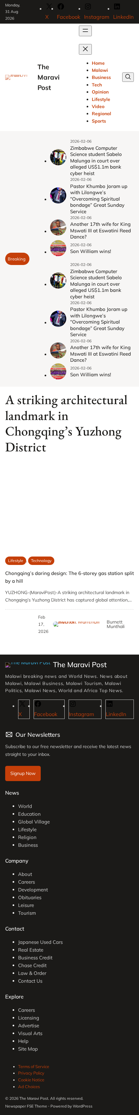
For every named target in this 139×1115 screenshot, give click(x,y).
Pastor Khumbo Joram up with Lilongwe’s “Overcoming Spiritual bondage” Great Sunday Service (98, 199)
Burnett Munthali (115, 624)
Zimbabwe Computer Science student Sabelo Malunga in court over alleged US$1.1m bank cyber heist (96, 160)
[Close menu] (85, 49)
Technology (41, 560)
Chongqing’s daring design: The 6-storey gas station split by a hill (69, 577)
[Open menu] (85, 31)
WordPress (82, 1106)
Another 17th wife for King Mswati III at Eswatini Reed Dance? (100, 230)
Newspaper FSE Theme (26, 1106)
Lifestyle (15, 560)
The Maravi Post (48, 77)
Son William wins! (90, 251)
